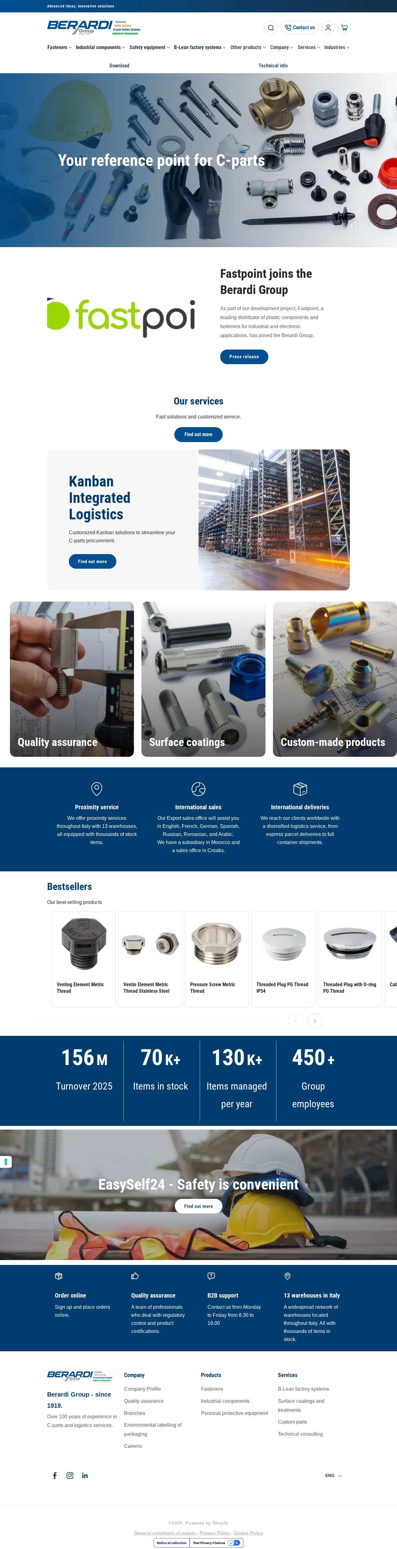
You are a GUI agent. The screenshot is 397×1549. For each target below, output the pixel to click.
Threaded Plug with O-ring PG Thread (349, 988)
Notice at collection (171, 1543)
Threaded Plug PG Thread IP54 (282, 988)
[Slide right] (315, 1021)
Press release (244, 356)
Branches (134, 1413)
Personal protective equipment (234, 1413)
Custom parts (292, 1422)
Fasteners (212, 1389)
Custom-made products (333, 742)
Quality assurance (57, 742)
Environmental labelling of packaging (152, 1429)
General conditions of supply (165, 1532)
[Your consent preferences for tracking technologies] (6, 1162)
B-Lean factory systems (303, 1389)
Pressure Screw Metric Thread (212, 988)
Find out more (198, 434)
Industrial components (225, 1401)
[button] (59, 47)
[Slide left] (295, 1021)
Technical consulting (300, 1434)
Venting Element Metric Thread (80, 988)
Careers (133, 1446)
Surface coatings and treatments (301, 1405)
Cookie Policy (248, 1532)
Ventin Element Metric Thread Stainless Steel (146, 988)
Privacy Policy (215, 1532)
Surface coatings (187, 742)
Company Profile (142, 1389)
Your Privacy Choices (209, 1543)
